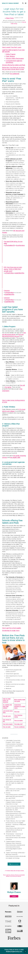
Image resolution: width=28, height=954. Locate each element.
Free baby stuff (18, 724)
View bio (14, 896)
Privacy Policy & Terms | (12, 949)
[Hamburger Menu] (25, 3)
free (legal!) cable (15, 457)
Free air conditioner (19, 727)
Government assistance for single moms (19, 706)
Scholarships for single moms (10, 630)
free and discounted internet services (12, 335)
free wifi (22, 385)
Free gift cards (7, 716)
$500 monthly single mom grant (19, 700)
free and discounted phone (14, 333)
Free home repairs (8, 724)
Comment (7, 290)
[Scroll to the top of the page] (25, 951)
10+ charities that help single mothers (7, 706)
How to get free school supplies (11, 628)
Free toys (16, 711)
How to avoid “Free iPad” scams (11, 47)
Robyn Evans (10, 18)
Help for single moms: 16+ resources (7, 700)
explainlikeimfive (19, 273)
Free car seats (6, 727)
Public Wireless (10, 56)
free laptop (8, 387)
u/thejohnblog (9, 273)
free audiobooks (14, 73)
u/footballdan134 (10, 245)
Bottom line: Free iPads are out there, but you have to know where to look (13, 68)
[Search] (23, 3)
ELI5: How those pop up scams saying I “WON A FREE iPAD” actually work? (13, 269)
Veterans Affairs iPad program (15, 58)
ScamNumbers (20, 245)
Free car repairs (18, 720)
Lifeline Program (10, 54)
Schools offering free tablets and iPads (13, 65)
